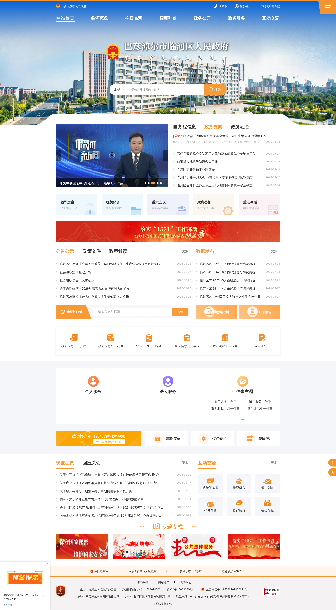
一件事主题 (242, 391)
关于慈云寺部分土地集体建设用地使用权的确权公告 (96, 491)
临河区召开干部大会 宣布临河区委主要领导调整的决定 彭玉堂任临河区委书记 (218, 177)
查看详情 (8, 604)
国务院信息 (184, 126)
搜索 (218, 89)
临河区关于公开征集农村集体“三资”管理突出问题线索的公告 (102, 499)
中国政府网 (101, 571)
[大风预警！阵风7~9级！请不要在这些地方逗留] (25, 578)
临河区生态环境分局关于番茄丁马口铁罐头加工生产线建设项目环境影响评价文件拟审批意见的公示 (112, 263)
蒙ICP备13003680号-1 (181, 589)
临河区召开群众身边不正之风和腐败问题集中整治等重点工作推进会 (218, 185)
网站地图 (163, 582)
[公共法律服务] (139, 546)
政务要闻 (213, 126)
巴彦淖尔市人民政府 (73, 6)
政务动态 (240, 126)
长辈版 (223, 6)
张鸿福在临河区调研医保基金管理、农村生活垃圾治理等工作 (219, 135)
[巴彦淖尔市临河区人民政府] (168, 56)
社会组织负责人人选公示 (77, 280)
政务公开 (202, 18)
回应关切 (92, 462)
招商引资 (168, 18)
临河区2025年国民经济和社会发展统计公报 (230, 296)
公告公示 (65, 251)
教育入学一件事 (225, 401)
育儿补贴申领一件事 (225, 408)
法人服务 (168, 391)
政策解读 (118, 251)
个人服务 (93, 391)
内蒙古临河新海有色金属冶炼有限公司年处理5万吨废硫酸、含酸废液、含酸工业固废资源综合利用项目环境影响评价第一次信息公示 (112, 515)
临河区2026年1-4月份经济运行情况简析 (227, 288)
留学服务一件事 (260, 401)
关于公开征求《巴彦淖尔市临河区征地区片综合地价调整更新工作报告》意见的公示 (112, 474)
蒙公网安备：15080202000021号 (227, 589)
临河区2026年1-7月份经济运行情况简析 (227, 263)
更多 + (186, 250)
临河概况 (99, 18)
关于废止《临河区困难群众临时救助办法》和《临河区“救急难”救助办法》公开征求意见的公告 (112, 482)
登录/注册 (245, 6)
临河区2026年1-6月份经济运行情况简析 (227, 272)
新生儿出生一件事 (260, 408)
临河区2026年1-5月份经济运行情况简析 (227, 280)
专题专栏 (172, 526)
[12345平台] (98, 438)
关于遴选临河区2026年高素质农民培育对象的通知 (95, 288)
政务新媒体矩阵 (232, 571)
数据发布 (205, 251)
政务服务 (236, 18)
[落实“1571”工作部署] (168, 231)
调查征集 (65, 462)
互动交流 (270, 18)
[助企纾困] (254, 546)
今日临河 (133, 18)
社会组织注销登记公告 (75, 272)
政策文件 (92, 251)
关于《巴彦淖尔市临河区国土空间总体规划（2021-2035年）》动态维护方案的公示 (112, 507)
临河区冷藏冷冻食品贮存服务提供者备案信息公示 (94, 296)
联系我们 (185, 582)
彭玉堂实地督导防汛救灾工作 (197, 161)
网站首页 (65, 18)
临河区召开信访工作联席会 (196, 169)
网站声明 (142, 582)
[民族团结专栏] (82, 546)
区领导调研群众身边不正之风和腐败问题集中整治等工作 (216, 153)
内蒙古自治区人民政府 (143, 571)
